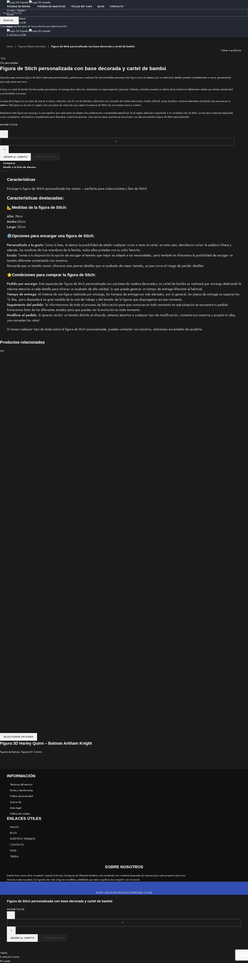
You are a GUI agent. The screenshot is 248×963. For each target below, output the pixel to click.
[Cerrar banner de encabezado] (4, 886)
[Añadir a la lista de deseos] (11, 946)
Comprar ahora (52, 938)
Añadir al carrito (22, 938)
